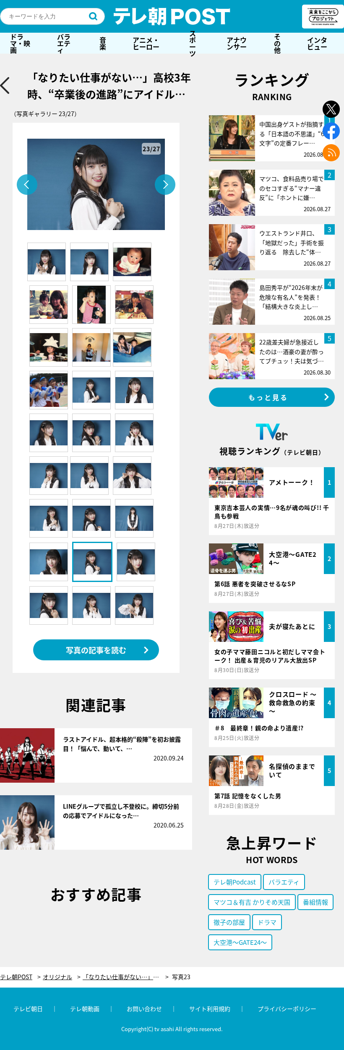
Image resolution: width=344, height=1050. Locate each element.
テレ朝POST (172, 16)
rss (331, 152)
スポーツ (192, 43)
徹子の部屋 (229, 922)
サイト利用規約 (209, 1008)
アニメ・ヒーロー (146, 43)
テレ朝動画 (84, 1008)
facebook (331, 131)
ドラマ (267, 922)
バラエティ (63, 43)
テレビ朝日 (28, 1008)
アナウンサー (237, 43)
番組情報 (315, 901)
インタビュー (317, 43)
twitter (331, 109)
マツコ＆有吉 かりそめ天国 (252, 901)
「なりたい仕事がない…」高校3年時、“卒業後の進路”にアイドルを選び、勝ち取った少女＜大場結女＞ (126, 976)
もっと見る (268, 397)
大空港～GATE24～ (240, 942)
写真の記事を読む (96, 649)
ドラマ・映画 (20, 43)
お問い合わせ (144, 1008)
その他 (277, 43)
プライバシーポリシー (287, 1008)
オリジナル (57, 976)
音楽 (102, 43)
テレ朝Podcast (235, 881)
